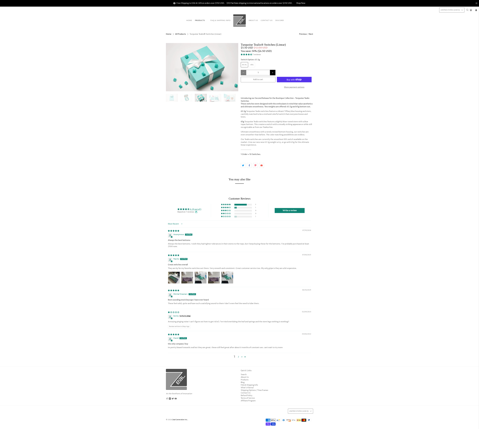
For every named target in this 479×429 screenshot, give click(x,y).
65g (252, 65)
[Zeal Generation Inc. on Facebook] (167, 399)
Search (244, 374)
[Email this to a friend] (261, 165)
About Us (253, 20)
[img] (173, 231)
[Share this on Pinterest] (255, 165)
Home (189, 20)
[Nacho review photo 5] (227, 278)
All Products (180, 34)
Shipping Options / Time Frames (254, 390)
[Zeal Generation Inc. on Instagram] (170, 399)
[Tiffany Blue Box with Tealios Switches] (202, 67)
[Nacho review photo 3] (201, 278)
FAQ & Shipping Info (220, 20)
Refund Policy (246, 395)
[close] (476, 3)
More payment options (294, 87)
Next (311, 34)
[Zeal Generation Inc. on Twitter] (173, 399)
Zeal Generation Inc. (180, 420)
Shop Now (300, 3)
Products (200, 20)
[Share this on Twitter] (243, 165)
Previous (303, 34)
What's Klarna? (247, 387)
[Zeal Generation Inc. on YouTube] (176, 399)
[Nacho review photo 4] (214, 278)
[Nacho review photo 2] (187, 278)
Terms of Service (248, 398)
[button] (246, 54)
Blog (242, 382)
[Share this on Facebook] (249, 165)
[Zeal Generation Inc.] (239, 20)
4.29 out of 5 (195, 209)
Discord (279, 20)
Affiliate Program (248, 401)
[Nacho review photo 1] (174, 278)
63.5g (244, 65)
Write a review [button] (290, 210)
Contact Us (267, 20)
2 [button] (238, 357)
